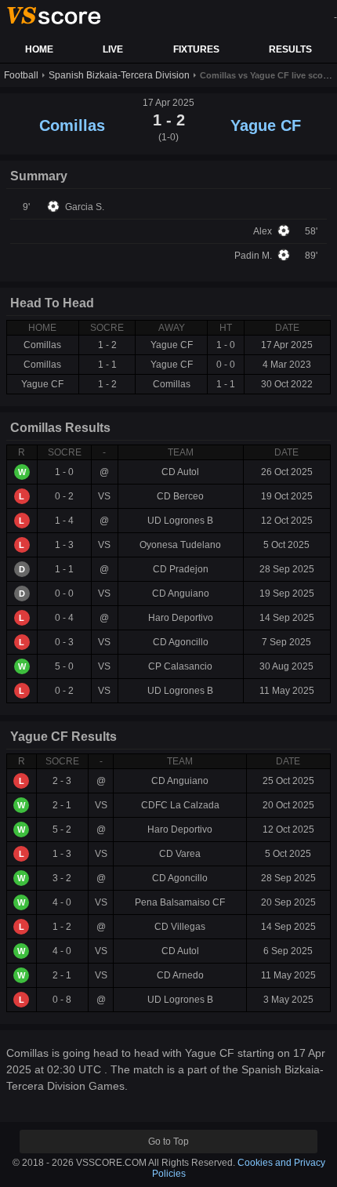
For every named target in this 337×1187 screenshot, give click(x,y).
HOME (39, 49)
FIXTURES (196, 49)
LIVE (113, 49)
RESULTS (290, 49)
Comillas (72, 125)
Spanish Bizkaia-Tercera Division (119, 75)
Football (21, 75)
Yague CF (265, 125)
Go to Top (168, 1141)
